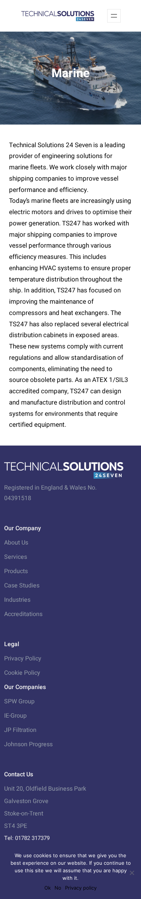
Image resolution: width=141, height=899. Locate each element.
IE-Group (15, 715)
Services (15, 556)
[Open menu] (114, 16)
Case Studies (21, 585)
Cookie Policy (22, 672)
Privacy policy (81, 888)
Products (16, 571)
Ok (47, 888)
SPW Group (19, 701)
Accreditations (23, 614)
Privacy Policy (22, 658)
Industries (17, 599)
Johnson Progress (28, 744)
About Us (16, 542)
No (58, 888)
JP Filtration (20, 730)
